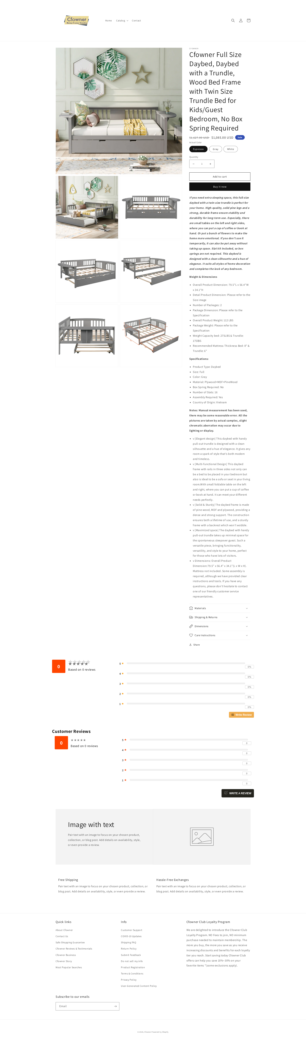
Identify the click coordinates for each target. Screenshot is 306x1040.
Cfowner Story (64, 961)
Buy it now (220, 186)
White (230, 149)
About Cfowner (64, 930)
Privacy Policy (128, 979)
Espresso (198, 149)
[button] (122, 20)
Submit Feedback (131, 955)
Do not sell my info (132, 961)
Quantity (193, 156)
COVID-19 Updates (131, 936)
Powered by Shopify (160, 1032)
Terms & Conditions (132, 973)
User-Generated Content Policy (139, 985)
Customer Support (131, 930)
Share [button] (196, 644)
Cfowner (147, 1032)
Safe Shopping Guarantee (70, 942)
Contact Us (62, 936)
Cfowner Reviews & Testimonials (74, 948)
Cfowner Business (66, 955)
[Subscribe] (115, 1006)
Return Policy (128, 948)
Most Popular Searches (69, 967)
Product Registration (133, 967)
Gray (215, 149)
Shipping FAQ (128, 942)
